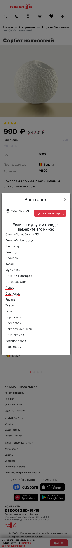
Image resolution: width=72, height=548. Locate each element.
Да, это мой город (50, 213)
